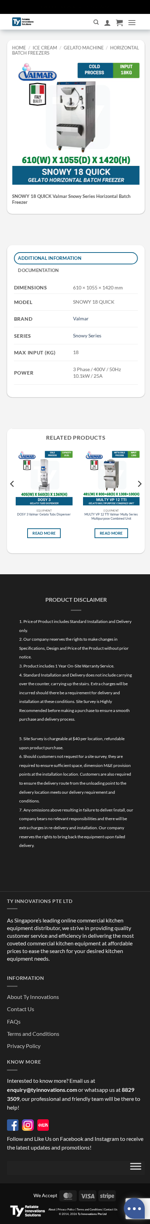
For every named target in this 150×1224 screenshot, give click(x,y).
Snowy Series (87, 335)
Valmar (81, 319)
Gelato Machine (83, 47)
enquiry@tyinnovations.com (42, 1089)
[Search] (96, 22)
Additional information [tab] (50, 258)
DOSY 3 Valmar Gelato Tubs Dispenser (44, 514)
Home (19, 47)
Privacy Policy (23, 1045)
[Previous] (12, 497)
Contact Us (20, 1009)
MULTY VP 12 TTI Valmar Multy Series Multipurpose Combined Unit (111, 516)
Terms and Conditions (33, 1033)
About (51, 1209)
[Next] (139, 497)
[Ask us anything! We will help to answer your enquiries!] (134, 1208)
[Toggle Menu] (135, 1168)
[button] (119, 22)
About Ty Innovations (33, 996)
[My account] (107, 22)
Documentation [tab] (38, 270)
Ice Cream (45, 47)
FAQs (14, 1021)
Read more (43, 533)
